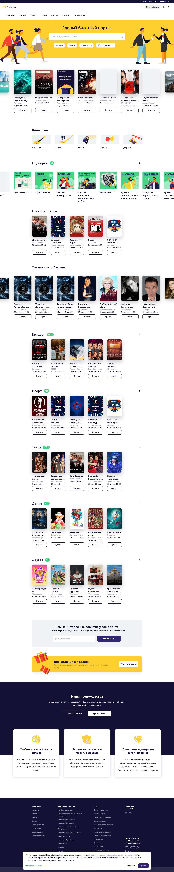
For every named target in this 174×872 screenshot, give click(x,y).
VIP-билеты (98, 828)
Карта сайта (98, 847)
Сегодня (61, 847)
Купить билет (99, 713)
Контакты (80, 15)
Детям (43, 15)
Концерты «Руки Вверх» (66, 840)
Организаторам (100, 821)
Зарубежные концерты (66, 810)
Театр (33, 15)
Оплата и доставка (101, 810)
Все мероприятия (38, 825)
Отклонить (130, 865)
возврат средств (94, 766)
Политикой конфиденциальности (115, 857)
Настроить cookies (33, 865)
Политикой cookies (91, 857)
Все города (36, 828)
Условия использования (102, 832)
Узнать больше (128, 664)
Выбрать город (165, 1)
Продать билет (74, 713)
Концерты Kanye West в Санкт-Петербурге (69, 828)
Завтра (60, 851)
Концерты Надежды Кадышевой (69, 833)
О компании (98, 839)
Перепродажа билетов (102, 817)
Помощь (67, 15)
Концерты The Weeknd (66, 823)
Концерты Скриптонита (66, 819)
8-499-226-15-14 (132, 841)
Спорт (23, 15)
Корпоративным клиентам (103, 825)
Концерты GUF (63, 844)
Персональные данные (102, 836)
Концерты (10, 15)
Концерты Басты (64, 836)
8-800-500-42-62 (150, 1)
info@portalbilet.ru (132, 843)
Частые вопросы (100, 814)
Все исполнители (38, 836)
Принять (143, 865)
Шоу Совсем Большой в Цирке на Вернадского (70, 815)
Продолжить (109, 638)
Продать (152, 7)
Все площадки (37, 832)
